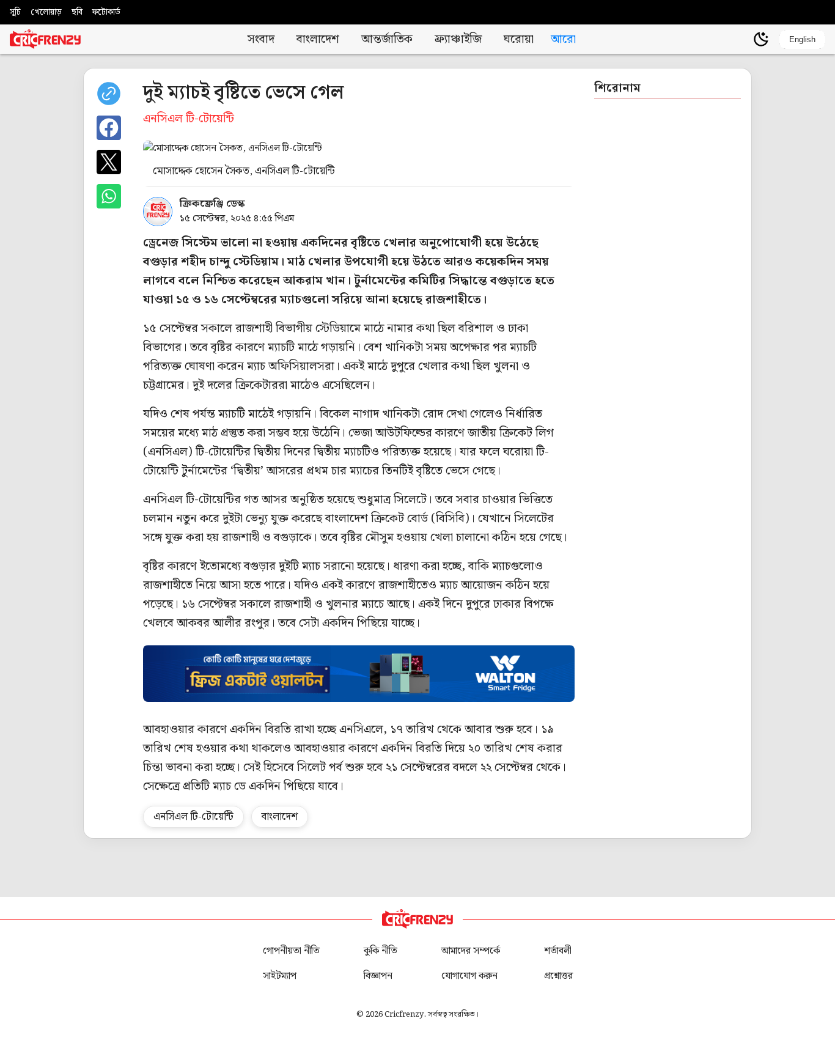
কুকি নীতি (380, 951)
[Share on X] (109, 162)
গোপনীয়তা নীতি (291, 951)
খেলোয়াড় (46, 12)
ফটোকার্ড (106, 12)
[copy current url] (109, 93)
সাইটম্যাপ (279, 976)
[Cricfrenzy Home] (45, 39)
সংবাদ (261, 39)
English (802, 39)
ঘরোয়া (519, 39)
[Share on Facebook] (109, 128)
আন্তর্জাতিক (387, 39)
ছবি (77, 12)
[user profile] (740, 39)
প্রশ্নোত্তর (558, 976)
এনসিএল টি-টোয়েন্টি (193, 817)
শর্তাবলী (558, 951)
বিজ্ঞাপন (378, 976)
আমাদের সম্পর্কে (470, 951)
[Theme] (761, 39)
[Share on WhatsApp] (109, 196)
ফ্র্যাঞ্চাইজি (458, 39)
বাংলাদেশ (317, 39)
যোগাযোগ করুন (469, 976)
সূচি (15, 12)
